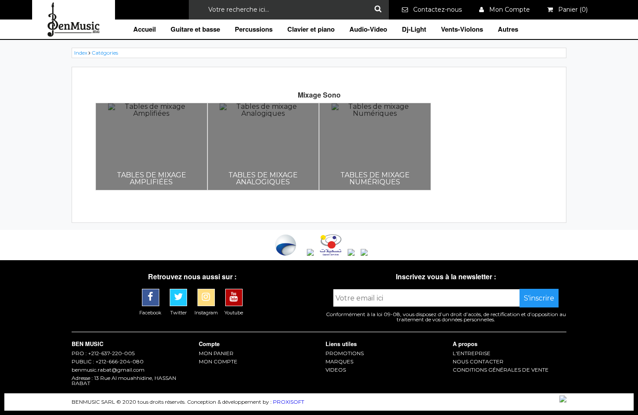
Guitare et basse (195, 29)
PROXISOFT (288, 402)
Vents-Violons (462, 29)
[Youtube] (234, 292)
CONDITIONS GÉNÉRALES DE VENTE (501, 370)
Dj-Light (414, 29)
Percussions (254, 29)
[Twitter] (179, 292)
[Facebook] (151, 292)
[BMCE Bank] (286, 253)
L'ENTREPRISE (471, 353)
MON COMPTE (218, 361)
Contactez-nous (435, 9)
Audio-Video (368, 29)
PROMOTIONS (345, 353)
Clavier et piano (311, 29)
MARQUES (339, 361)
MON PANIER (216, 353)
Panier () (570, 9)
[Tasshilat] (331, 253)
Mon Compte (507, 9)
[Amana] (311, 253)
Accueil (144, 29)
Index (80, 52)
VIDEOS (336, 370)
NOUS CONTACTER (478, 361)
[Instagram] (207, 292)
